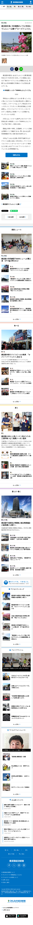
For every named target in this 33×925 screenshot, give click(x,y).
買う (15, 6)
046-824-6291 (18, 134)
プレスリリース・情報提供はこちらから (12, 874)
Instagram (19, 865)
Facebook (9, 865)
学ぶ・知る (28, 6)
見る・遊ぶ (9, 6)
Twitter (14, 865)
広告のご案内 (6, 882)
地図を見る (16, 155)
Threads (24, 865)
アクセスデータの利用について (10, 877)
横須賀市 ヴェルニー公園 (11, 204)
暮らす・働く (21, 6)
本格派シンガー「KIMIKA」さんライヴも (18, 90)
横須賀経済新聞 (16, 2)
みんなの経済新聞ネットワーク (16, 901)
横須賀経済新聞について (9, 872)
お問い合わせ (6, 879)
